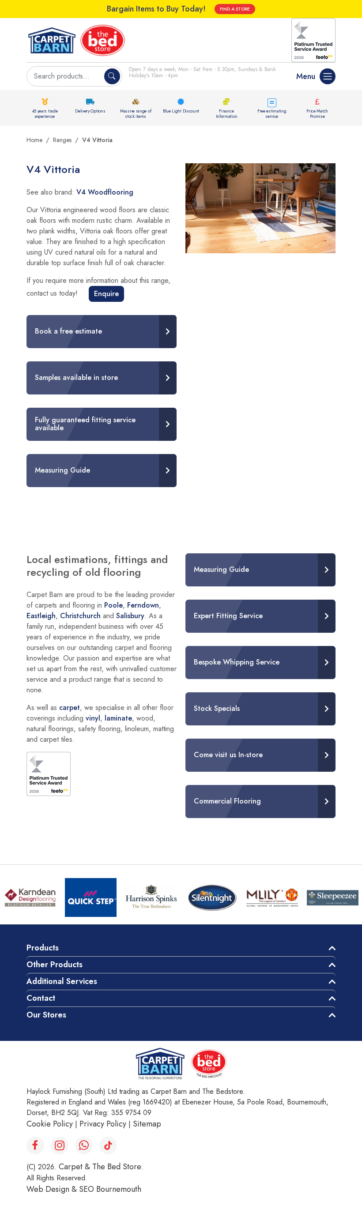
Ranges (62, 139)
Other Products (54, 964)
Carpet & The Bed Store (100, 1166)
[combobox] (66, 76)
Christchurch (80, 616)
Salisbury (130, 616)
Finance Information (227, 114)
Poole (113, 605)
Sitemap (147, 1124)
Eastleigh (41, 616)
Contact (40, 998)
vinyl (93, 718)
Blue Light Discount (181, 111)
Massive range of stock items (135, 114)
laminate (118, 718)
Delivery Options (90, 111)
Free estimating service (272, 114)
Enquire (106, 294)
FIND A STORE (235, 9)
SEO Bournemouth (110, 1189)
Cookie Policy (49, 1124)
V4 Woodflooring (104, 192)
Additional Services (61, 981)
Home (34, 139)
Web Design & (52, 1189)
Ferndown (143, 605)
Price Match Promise (317, 114)
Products (42, 948)
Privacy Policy (102, 1124)
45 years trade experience (45, 114)
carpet (69, 707)
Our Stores (46, 1015)
